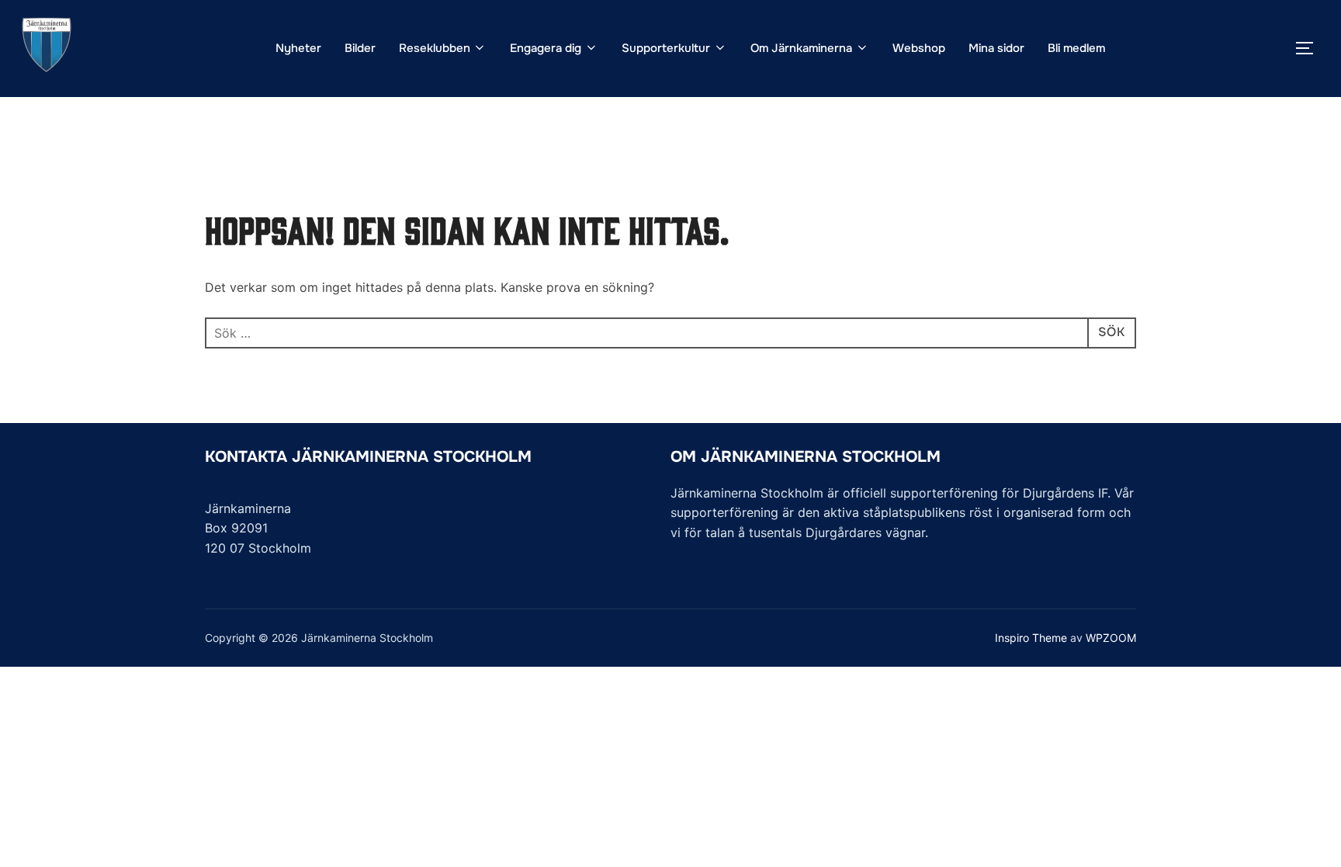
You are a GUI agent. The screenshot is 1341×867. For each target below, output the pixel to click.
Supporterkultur (666, 48)
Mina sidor (996, 48)
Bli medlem (1076, 48)
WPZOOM (1111, 637)
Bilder (360, 48)
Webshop (918, 48)
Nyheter (298, 48)
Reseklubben (434, 48)
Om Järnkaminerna (801, 48)
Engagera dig (545, 48)
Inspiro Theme (1031, 637)
